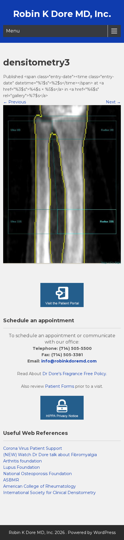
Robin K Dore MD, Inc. (62, 14)
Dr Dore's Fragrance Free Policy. (74, 373)
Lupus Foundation (21, 467)
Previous (14, 102)
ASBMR (11, 480)
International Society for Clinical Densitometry (49, 492)
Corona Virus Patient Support (32, 448)
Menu (13, 31)
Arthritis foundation (22, 461)
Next (113, 102)
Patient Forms (59, 386)
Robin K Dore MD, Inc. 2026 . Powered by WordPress (62, 532)
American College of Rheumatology (39, 486)
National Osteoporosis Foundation (37, 473)
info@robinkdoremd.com (69, 361)
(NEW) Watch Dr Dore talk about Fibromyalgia (50, 454)
